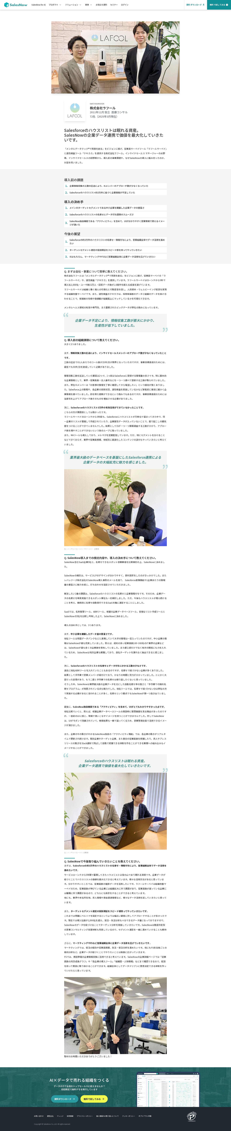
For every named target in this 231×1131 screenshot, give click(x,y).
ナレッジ (60, 1116)
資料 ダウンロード (194, 4)
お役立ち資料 (101, 4)
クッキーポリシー (128, 1116)
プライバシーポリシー (85, 1116)
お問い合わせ (39, 1116)
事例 (87, 4)
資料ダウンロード (62, 1099)
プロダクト (53, 4)
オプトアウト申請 (144, 1116)
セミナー (114, 4)
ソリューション (71, 4)
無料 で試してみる (217, 4)
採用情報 (70, 1116)
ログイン (124, 4)
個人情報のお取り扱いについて (107, 1116)
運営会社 (50, 1116)
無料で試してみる (92, 1099)
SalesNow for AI (39, 4)
